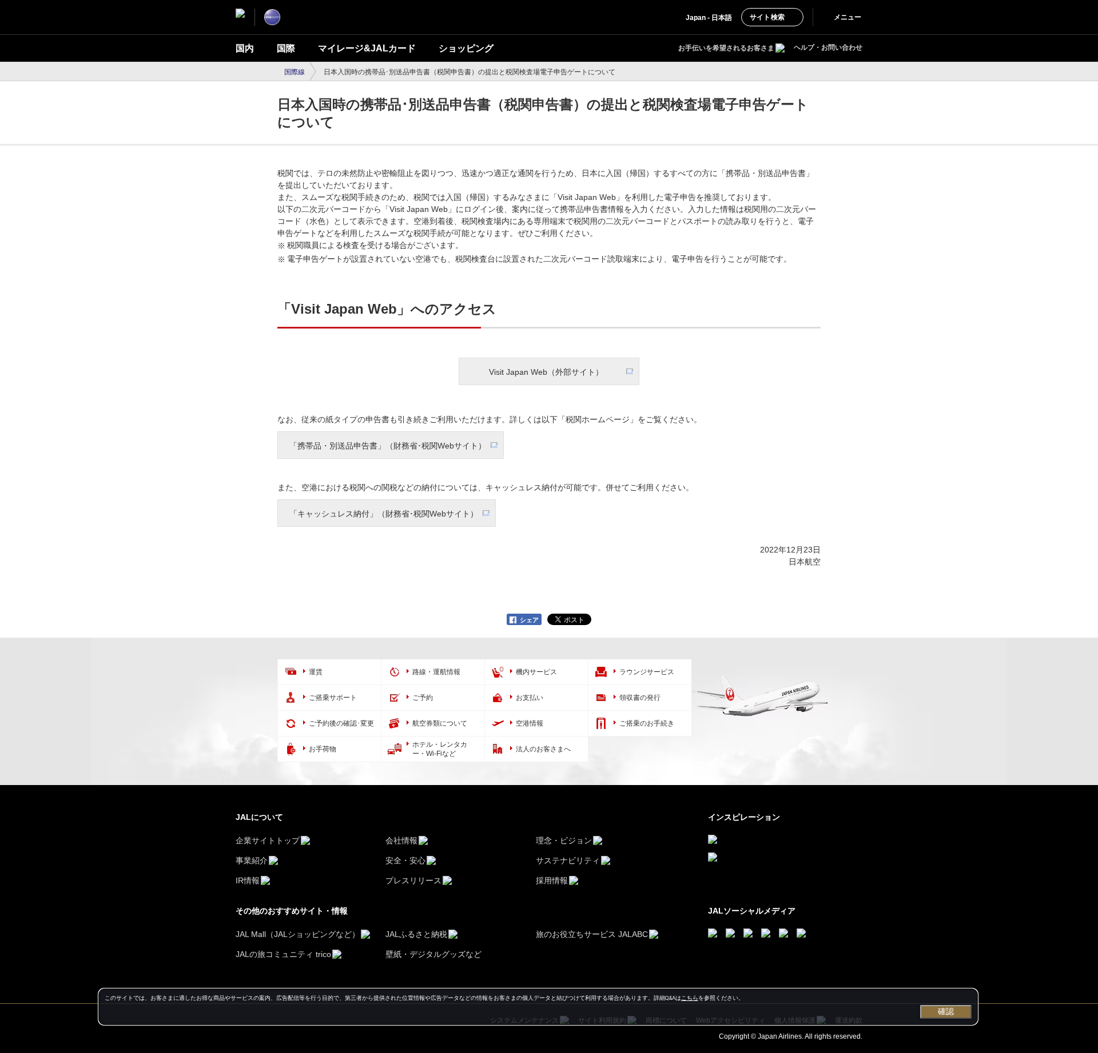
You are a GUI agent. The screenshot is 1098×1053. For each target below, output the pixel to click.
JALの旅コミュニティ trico (283, 954)
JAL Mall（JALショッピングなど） (298, 934)
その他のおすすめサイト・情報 (292, 910)
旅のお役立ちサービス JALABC (592, 934)
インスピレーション (744, 817)
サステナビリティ (568, 860)
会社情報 (401, 840)
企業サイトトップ (268, 840)
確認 (946, 1011)
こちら (689, 998)
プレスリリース (413, 880)
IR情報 (248, 880)
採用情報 (552, 880)
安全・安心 (405, 860)
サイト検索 (767, 17)
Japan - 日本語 (709, 18)
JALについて (259, 817)
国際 (286, 48)
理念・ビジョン (564, 840)
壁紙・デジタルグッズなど (433, 954)
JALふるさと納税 (416, 934)
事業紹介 (252, 860)
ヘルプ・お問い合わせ (828, 47)
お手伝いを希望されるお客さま (726, 48)
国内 (245, 48)
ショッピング (466, 48)
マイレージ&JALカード (367, 48)
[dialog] (538, 1006)
